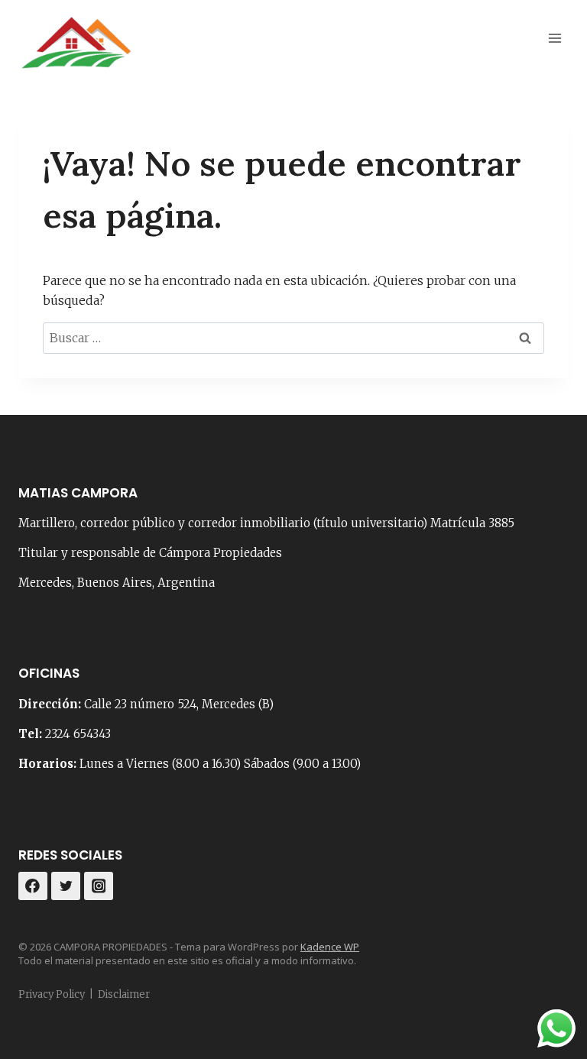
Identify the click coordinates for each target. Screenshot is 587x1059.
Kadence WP (329, 947)
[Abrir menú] (554, 38)
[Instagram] (98, 886)
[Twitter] (65, 886)
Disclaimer (124, 994)
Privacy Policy (51, 994)
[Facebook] (32, 886)
